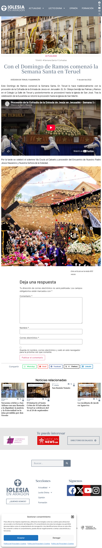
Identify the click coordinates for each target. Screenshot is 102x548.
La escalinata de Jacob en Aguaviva (88, 404)
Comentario (26, 296)
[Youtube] (99, 8)
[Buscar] (67, 463)
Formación (87, 8)
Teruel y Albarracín (35, 385)
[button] (72, 517)
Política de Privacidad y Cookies (15, 544)
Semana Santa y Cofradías (55, 60)
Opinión (73, 8)
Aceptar (21, 538)
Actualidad (35, 8)
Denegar (56, 538)
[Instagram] (99, 10)
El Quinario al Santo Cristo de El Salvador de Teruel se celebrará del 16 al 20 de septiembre (38, 406)
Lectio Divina (55, 8)
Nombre (24, 328)
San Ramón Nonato (61, 387)
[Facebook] (99, 2)
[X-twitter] (99, 5)
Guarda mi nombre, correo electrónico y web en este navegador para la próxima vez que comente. (50, 351)
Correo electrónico (29, 338)
